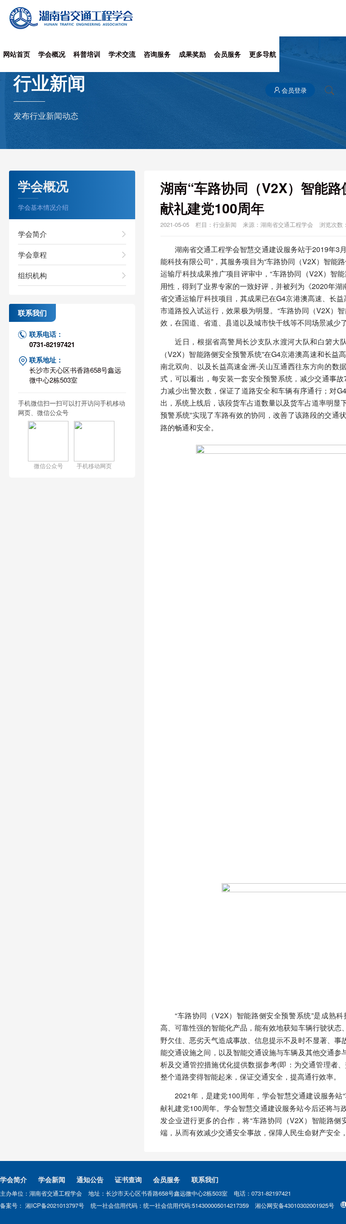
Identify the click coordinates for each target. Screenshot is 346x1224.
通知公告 (90, 1179)
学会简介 (32, 234)
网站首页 (16, 54)
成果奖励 (192, 54)
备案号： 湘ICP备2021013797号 (43, 1205)
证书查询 (128, 1179)
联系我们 (205, 1179)
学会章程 (32, 254)
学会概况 (51, 54)
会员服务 (227, 54)
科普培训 (86, 54)
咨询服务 (157, 54)
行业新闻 (225, 224)
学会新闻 (51, 1179)
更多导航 (262, 54)
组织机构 (32, 275)
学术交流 (122, 54)
